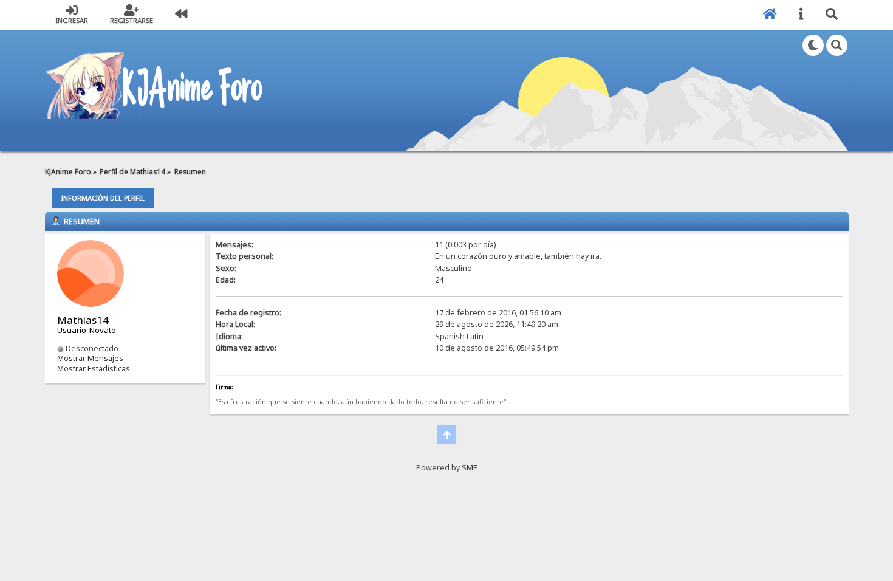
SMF (469, 467)
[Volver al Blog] (181, 15)
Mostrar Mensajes (90, 358)
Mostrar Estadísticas (93, 368)
